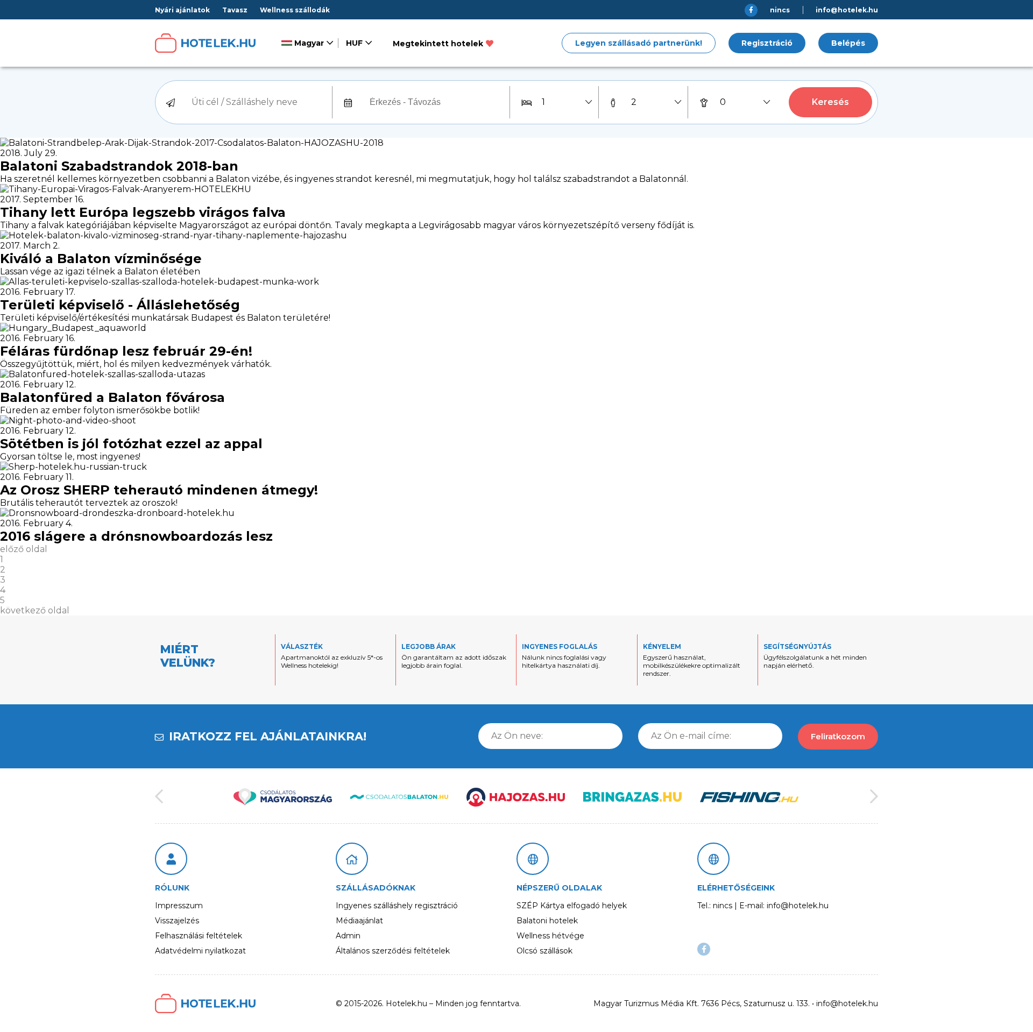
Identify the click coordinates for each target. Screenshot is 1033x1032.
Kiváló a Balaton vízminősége (101, 258)
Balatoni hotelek (547, 920)
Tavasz (234, 10)
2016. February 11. (37, 477)
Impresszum (179, 905)
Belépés (848, 43)
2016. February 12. (38, 384)
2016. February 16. (37, 338)
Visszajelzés (177, 920)
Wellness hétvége (550, 936)
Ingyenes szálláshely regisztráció (397, 905)
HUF (354, 43)
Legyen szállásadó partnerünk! (638, 43)
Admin (348, 936)
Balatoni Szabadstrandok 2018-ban (119, 166)
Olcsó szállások (544, 951)
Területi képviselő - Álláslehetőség (120, 305)
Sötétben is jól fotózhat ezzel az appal (131, 443)
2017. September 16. (42, 199)
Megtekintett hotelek (438, 43)
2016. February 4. (36, 523)
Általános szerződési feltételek (393, 951)
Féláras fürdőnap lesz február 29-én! (126, 351)
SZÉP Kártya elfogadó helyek (571, 905)
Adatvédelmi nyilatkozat (200, 951)
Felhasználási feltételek (198, 936)
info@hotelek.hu (847, 10)
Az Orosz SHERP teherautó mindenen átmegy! (159, 490)
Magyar (308, 43)
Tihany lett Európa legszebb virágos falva (143, 212)
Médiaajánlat (359, 920)
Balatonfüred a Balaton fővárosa (112, 397)
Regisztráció (767, 43)
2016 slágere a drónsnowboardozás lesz (136, 536)
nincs (780, 10)
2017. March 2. (30, 246)
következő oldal (34, 610)
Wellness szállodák (295, 10)
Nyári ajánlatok (182, 10)
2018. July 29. (28, 153)
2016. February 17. (37, 292)
